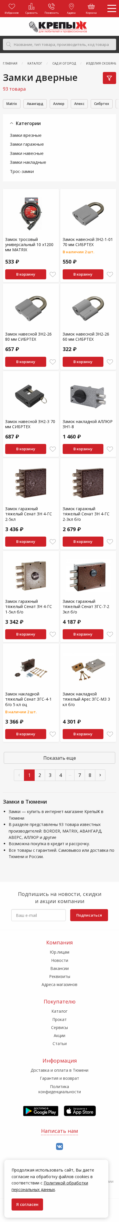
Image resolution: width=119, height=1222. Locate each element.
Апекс (79, 103)
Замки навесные (27, 153)
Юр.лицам (59, 952)
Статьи (60, 1043)
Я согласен (27, 1204)
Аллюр (58, 103)
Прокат (59, 1019)
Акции (59, 1035)
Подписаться (89, 915)
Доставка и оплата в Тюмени (59, 1070)
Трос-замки (22, 171)
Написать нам (59, 1130)
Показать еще (59, 758)
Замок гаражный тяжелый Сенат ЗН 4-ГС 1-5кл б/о (28, 606)
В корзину (25, 274)
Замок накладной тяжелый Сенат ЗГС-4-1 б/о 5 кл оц (28, 699)
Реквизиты (59, 976)
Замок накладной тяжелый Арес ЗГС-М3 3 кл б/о (86, 699)
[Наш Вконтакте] (59, 1146)
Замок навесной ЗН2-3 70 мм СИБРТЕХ (30, 424)
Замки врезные (26, 135)
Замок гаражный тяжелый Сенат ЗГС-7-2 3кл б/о (86, 606)
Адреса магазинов (59, 984)
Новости (59, 960)
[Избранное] (53, 274)
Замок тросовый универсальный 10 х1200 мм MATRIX (29, 244)
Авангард (35, 103)
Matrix (11, 103)
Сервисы (59, 1027)
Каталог (59, 1011)
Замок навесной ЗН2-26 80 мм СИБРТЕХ (28, 336)
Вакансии (59, 968)
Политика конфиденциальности (59, 1089)
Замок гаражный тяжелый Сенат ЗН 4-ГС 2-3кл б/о (86, 514)
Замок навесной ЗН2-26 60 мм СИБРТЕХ (86, 336)
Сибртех (101, 103)
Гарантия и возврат (59, 1078)
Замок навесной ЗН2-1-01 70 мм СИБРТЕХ (88, 242)
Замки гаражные (27, 144)
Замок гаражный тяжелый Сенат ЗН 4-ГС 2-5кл (28, 514)
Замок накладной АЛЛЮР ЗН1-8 (88, 424)
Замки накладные (28, 162)
